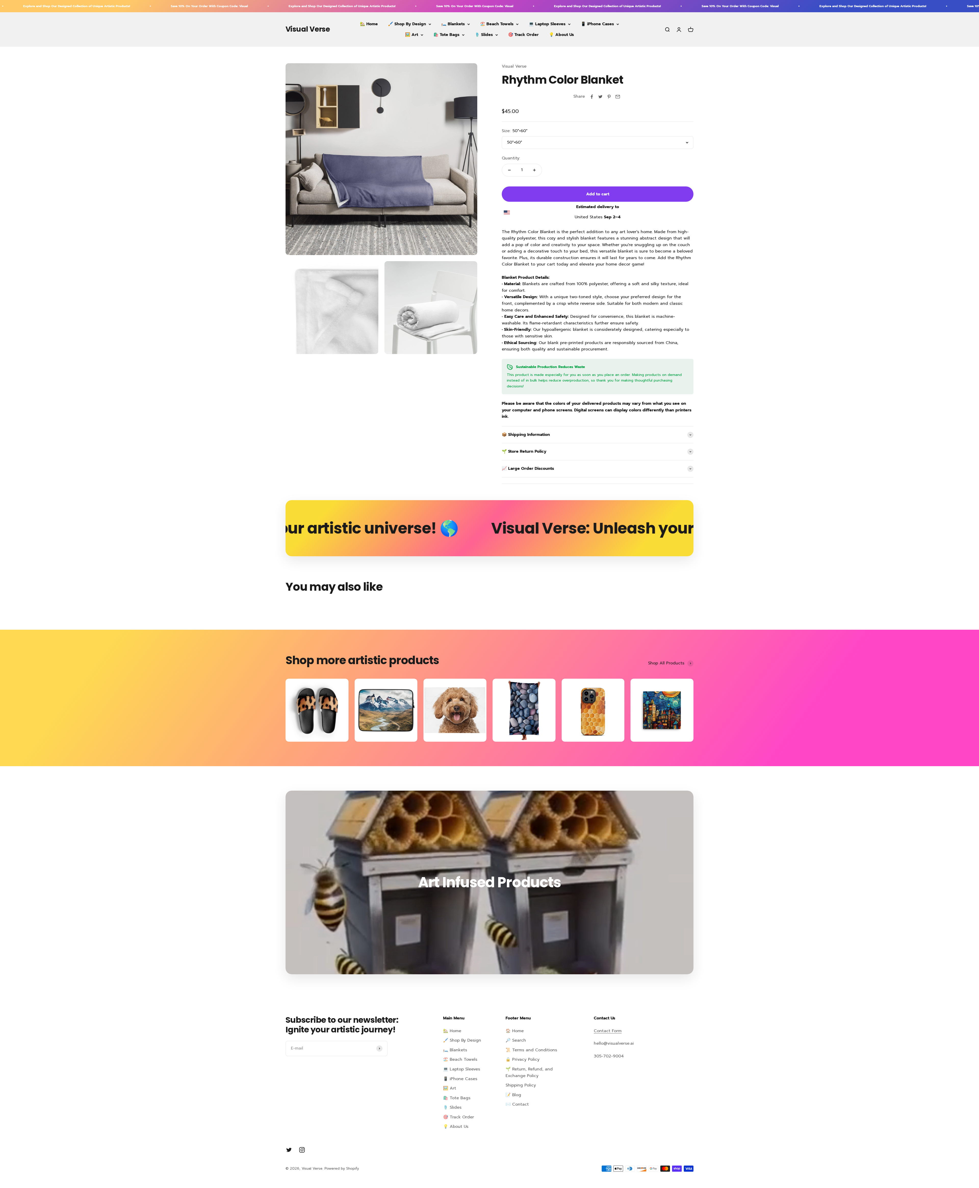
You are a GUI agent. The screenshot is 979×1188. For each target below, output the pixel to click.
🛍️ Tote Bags (446, 35)
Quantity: (511, 158)
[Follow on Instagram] (302, 1149)
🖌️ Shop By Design (407, 24)
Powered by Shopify (342, 1168)
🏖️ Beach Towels (496, 24)
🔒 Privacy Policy (522, 1059)
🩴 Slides (484, 35)
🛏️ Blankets (453, 24)
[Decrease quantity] (509, 170)
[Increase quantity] (534, 170)
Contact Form (608, 1031)
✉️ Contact (517, 1104)
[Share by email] (617, 96)
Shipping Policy (521, 1085)
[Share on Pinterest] (609, 96)
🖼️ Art (411, 35)
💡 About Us (561, 35)
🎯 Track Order (523, 35)
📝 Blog (513, 1095)
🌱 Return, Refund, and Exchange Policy (529, 1072)
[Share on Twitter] (600, 96)
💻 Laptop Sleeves (547, 24)
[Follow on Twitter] (289, 1149)
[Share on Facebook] (591, 96)
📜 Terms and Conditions (531, 1050)
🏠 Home (515, 1031)
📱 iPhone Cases (597, 24)
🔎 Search (516, 1040)
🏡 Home (369, 24)
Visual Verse (514, 66)
